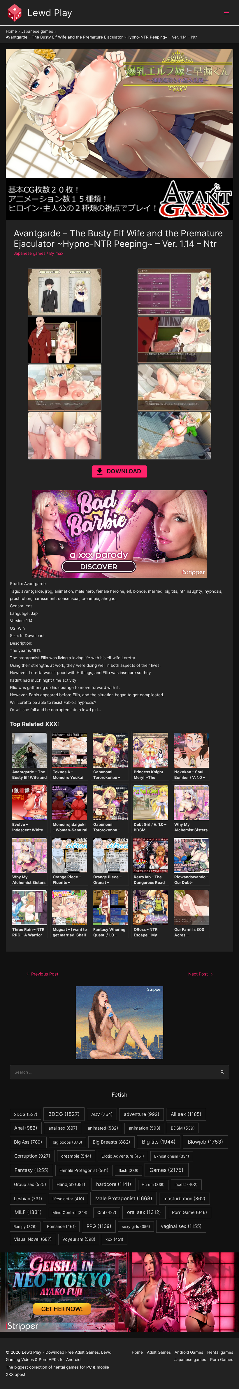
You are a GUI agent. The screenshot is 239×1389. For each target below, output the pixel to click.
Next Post (200, 974)
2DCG (25, 1114)
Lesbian (28, 1198)
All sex (186, 1114)
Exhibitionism (171, 1156)
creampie (76, 1156)
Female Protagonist (83, 1170)
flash (128, 1170)
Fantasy (32, 1170)
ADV (102, 1114)
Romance (61, 1226)
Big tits (158, 1142)
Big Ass (28, 1142)
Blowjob (205, 1142)
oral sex (144, 1212)
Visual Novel (33, 1239)
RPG (99, 1226)
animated (103, 1128)
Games (167, 1170)
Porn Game (189, 1212)
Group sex (30, 1184)
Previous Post (42, 974)
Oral (106, 1212)
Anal (25, 1128)
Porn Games (221, 1359)
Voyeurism (78, 1239)
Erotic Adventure (122, 1156)
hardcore (113, 1184)
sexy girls (136, 1226)
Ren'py (25, 1226)
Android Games (189, 1352)
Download (124, 471)
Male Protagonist (123, 1198)
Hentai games (220, 1352)
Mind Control (69, 1212)
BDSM (183, 1127)
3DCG (64, 1114)
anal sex (62, 1128)
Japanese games (29, 253)
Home (137, 1352)
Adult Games (159, 1352)
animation (144, 1128)
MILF (28, 1212)
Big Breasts (111, 1142)
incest (186, 1184)
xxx (114, 1239)
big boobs (67, 1142)
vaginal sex (181, 1226)
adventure (141, 1114)
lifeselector (68, 1198)
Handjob (71, 1184)
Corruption (32, 1156)
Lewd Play (49, 12)
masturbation (184, 1198)
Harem (153, 1184)
